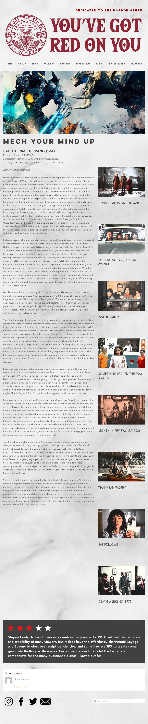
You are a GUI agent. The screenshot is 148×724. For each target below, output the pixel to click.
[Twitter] (33, 701)
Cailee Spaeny (55, 163)
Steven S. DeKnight (24, 155)
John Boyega (20, 163)
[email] (45, 701)
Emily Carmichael (49, 159)
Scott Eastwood (37, 163)
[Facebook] (20, 701)
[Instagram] (8, 701)
